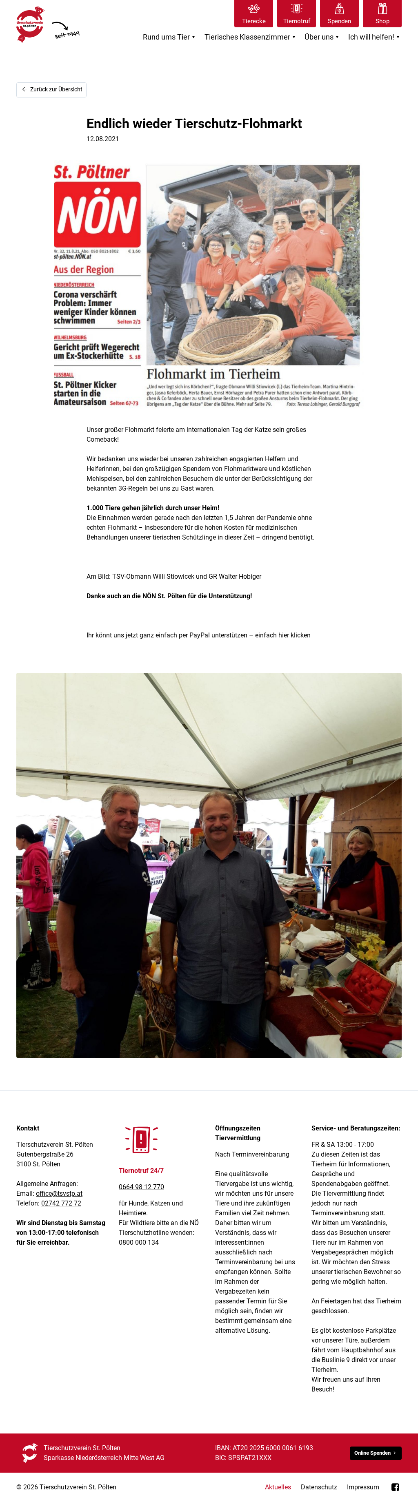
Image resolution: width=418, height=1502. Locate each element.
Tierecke (254, 21)
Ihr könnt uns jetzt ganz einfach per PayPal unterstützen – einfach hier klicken (199, 635)
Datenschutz (319, 1487)
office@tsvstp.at (59, 1193)
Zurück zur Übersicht (55, 89)
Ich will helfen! (375, 37)
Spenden (339, 21)
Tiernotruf (296, 21)
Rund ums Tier (170, 37)
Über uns (323, 37)
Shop (382, 21)
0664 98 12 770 (141, 1187)
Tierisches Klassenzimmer (251, 37)
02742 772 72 (61, 1203)
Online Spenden (372, 1453)
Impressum (363, 1487)
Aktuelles (278, 1487)
